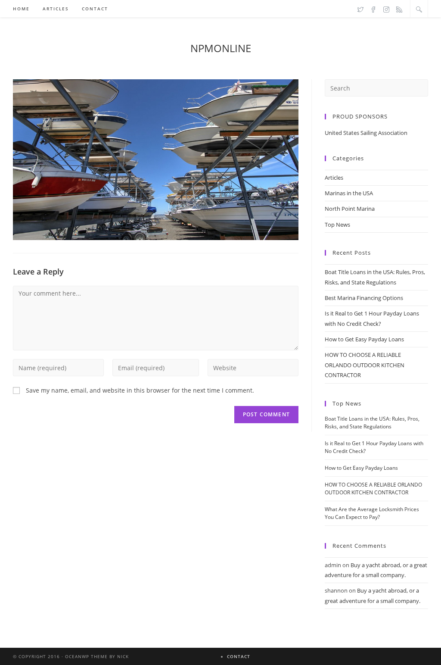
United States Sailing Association (366, 133)
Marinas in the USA (349, 193)
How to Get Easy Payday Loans (364, 339)
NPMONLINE (220, 48)
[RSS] (399, 9)
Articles (334, 177)
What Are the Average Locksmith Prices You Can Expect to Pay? (372, 513)
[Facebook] (373, 9)
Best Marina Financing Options (364, 298)
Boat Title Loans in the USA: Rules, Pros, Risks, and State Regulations (372, 422)
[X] (360, 9)
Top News (337, 224)
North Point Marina (350, 208)
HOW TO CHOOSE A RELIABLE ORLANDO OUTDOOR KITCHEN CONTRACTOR (364, 365)
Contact (238, 656)
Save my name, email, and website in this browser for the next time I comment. (140, 390)
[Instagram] (386, 9)
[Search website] (419, 9)
